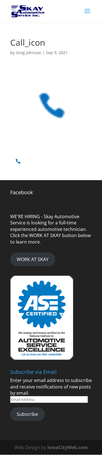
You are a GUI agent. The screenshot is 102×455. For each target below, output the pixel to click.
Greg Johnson (28, 52)
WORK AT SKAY (32, 259)
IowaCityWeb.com (67, 447)
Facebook (21, 192)
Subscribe (27, 414)
